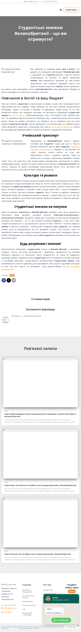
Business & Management (27, 591)
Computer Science (29, 605)
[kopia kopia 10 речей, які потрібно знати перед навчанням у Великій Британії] (40, 453)
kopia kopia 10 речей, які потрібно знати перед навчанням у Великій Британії (40, 485)
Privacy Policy (48, 590)
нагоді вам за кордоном (62, 127)
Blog (12, 275)
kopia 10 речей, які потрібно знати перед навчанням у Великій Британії (37, 554)
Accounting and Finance (28, 597)
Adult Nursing (27, 601)
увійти (21, 316)
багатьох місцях (18, 115)
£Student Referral (49, 594)
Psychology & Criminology (27, 614)
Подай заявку (71, 10)
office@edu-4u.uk (32, 1)
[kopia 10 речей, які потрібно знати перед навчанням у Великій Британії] (40, 522)
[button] (77, 596)
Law (23, 609)
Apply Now (72, 591)
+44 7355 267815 (51, 1)
